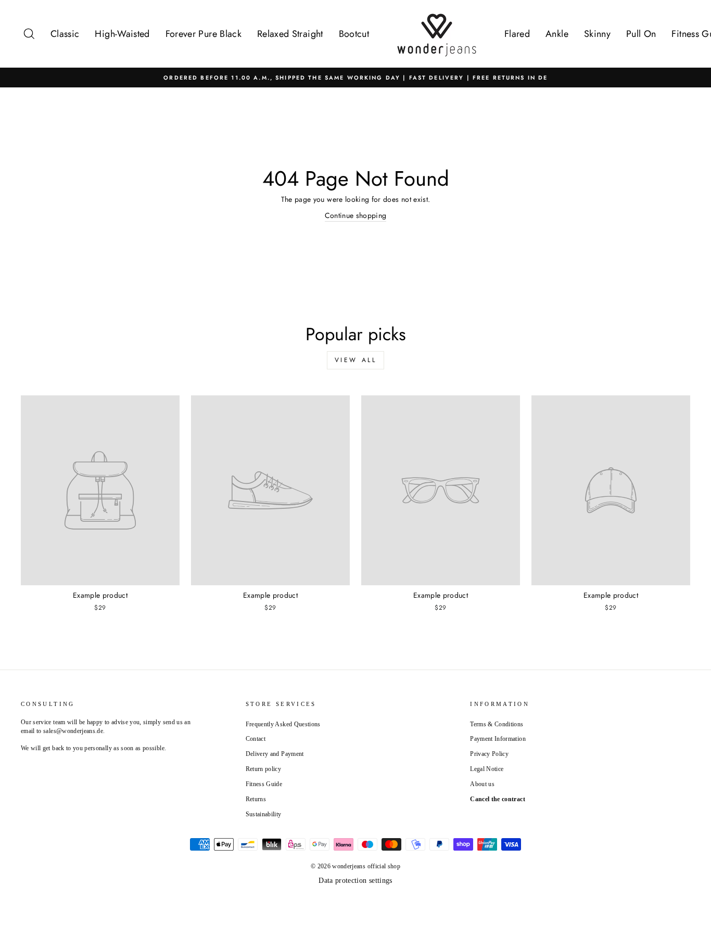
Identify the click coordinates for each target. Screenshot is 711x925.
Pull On (641, 34)
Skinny (597, 34)
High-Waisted (122, 34)
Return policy (264, 769)
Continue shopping (356, 215)
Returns (256, 799)
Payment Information (498, 738)
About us (482, 784)
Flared (517, 34)
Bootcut (354, 34)
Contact (255, 738)
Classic (64, 34)
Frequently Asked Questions (283, 724)
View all (356, 360)
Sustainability (264, 814)
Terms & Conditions (496, 724)
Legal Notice (486, 769)
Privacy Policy (489, 753)
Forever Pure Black (204, 34)
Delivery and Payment (275, 753)
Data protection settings (355, 880)
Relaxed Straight (290, 34)
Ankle (556, 34)
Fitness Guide (264, 784)
